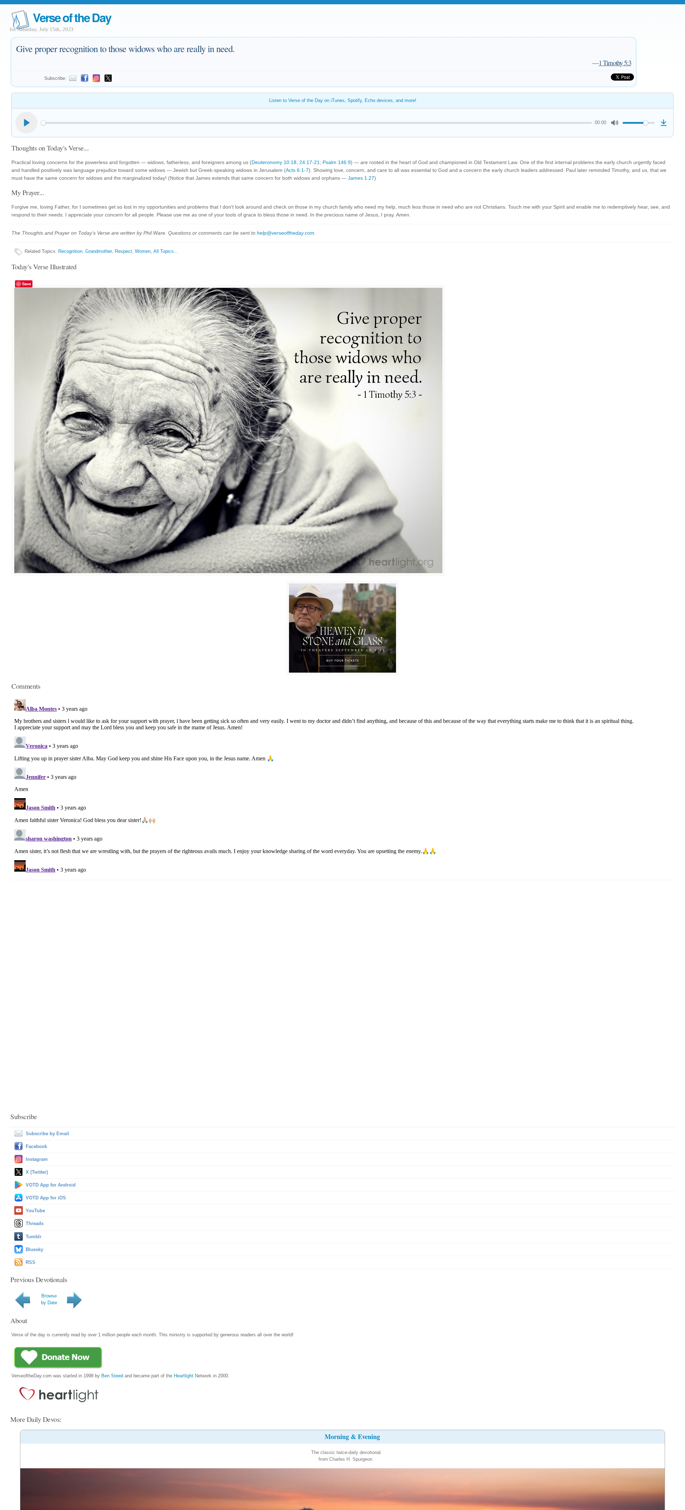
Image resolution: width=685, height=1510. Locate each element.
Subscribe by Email (47, 1133)
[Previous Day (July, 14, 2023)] (24, 1308)
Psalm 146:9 (337, 162)
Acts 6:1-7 (297, 170)
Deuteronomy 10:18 (274, 162)
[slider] (316, 122)
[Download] (664, 123)
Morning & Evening (352, 1436)
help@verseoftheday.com (285, 233)
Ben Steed (112, 1375)
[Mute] (615, 123)
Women (143, 251)
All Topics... (165, 251)
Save (26, 283)
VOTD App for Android (51, 1185)
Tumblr (33, 1236)
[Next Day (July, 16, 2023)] (76, 1308)
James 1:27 (361, 178)
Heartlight (183, 1375)
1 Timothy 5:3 (615, 62)
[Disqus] (342, 786)
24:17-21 (309, 162)
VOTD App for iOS (46, 1197)
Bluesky (34, 1249)
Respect (123, 251)
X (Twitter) (37, 1172)
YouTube (35, 1210)
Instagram (37, 1159)
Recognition (70, 251)
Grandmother (98, 251)
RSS (30, 1262)
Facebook (36, 1146)
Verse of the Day (72, 17)
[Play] (26, 122)
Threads (35, 1223)
